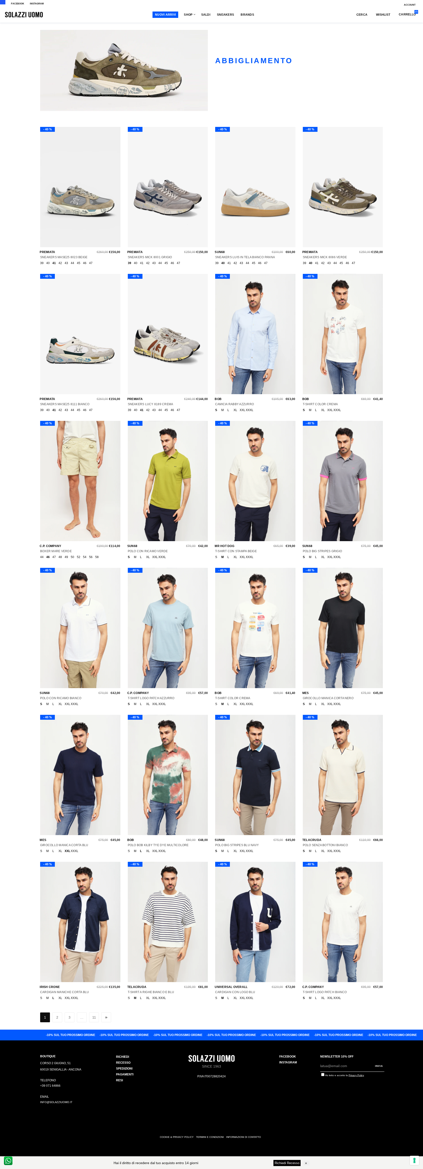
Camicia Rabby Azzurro (234, 404)
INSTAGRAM (37, 3)
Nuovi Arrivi (165, 14)
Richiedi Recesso (287, 1163)
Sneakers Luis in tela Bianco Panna (245, 257)
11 (94, 1017)
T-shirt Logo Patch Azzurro (151, 698)
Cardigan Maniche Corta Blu (64, 992)
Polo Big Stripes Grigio (322, 551)
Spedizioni (124, 1068)
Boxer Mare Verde (56, 551)
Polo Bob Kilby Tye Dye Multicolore (158, 845)
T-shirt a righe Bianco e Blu (151, 992)
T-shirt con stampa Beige (236, 551)
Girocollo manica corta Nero (328, 698)
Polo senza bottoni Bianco (325, 845)
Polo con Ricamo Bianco (60, 698)
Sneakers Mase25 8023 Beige (63, 257)
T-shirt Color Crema (320, 404)
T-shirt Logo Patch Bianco (325, 992)
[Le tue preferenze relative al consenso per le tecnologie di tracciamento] (414, 1160)
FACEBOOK (17, 3)
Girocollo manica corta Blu (64, 845)
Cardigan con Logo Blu (235, 992)
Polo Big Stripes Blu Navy (237, 845)
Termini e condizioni (210, 1137)
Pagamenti (124, 1074)
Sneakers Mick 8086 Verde (325, 257)
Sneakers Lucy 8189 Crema (150, 404)
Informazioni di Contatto (243, 1137)
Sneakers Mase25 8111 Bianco (64, 404)
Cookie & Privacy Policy (177, 1137)
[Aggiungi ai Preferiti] (79, 189)
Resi (119, 1080)
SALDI (205, 14)
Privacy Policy (356, 1075)
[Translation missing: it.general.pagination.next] (106, 1017)
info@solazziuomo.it (56, 1102)
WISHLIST (383, 14)
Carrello (407, 14)
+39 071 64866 (50, 1085)
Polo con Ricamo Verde (148, 551)
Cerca (361, 14)
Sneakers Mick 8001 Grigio (150, 257)
